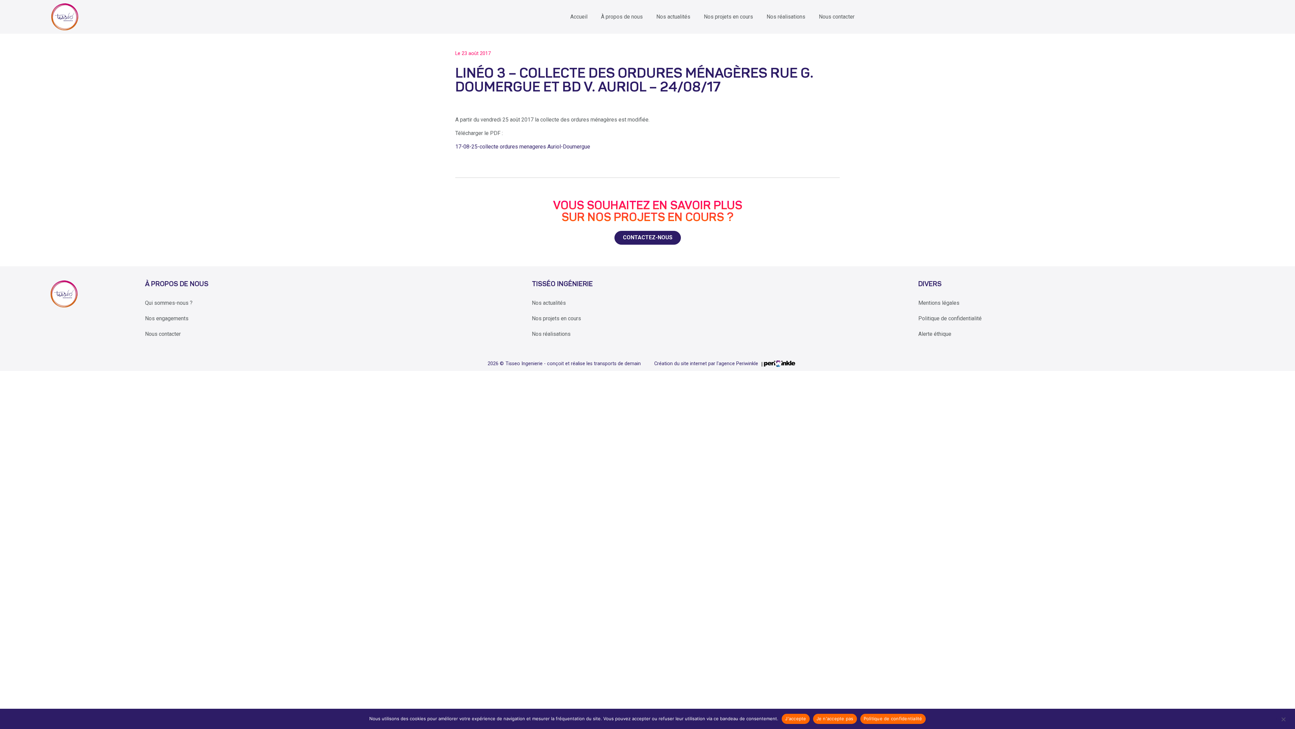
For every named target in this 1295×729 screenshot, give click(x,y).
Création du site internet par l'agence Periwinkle (706, 364)
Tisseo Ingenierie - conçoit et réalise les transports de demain (573, 364)
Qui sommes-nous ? (169, 303)
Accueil (578, 17)
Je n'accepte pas (835, 718)
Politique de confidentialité (950, 318)
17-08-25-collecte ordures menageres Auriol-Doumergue (522, 146)
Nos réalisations (786, 17)
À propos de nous (622, 17)
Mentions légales (938, 303)
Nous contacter (837, 17)
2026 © (496, 364)
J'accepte (795, 718)
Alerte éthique (934, 334)
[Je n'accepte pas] (1283, 719)
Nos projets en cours (728, 17)
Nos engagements (167, 318)
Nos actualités (673, 17)
